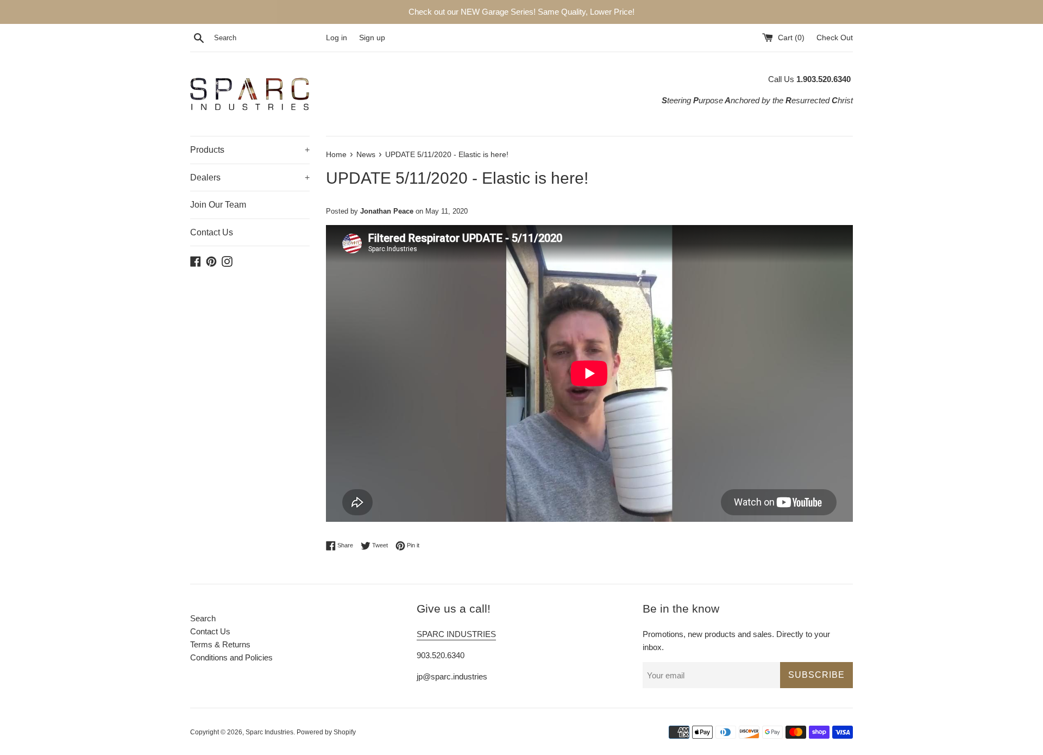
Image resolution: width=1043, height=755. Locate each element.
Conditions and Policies (231, 657)
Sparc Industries (269, 732)
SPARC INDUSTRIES (456, 634)
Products (250, 149)
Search (203, 618)
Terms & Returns (220, 644)
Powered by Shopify (326, 732)
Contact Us (211, 232)
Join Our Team (218, 204)
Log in (336, 38)
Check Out (834, 38)
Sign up (372, 38)
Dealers (250, 177)
